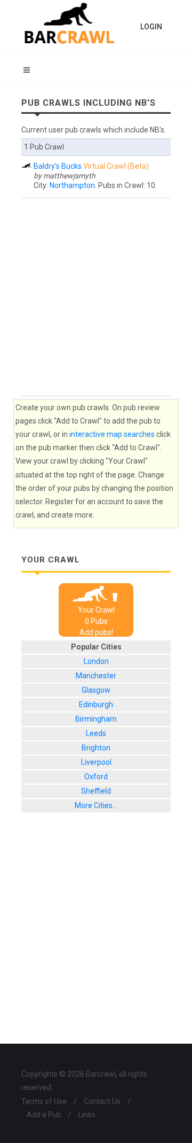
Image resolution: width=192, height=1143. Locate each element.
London (96, 661)
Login (151, 26)
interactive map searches (112, 434)
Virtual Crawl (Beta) (116, 166)
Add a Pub (44, 1114)
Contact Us (102, 1101)
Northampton (72, 185)
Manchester (96, 675)
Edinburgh (96, 704)
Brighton (96, 747)
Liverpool (96, 762)
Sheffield (96, 791)
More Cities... (96, 805)
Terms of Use (44, 1101)
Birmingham (96, 719)
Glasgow (96, 690)
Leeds (96, 733)
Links (86, 1114)
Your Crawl (96, 610)
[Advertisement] (96, 297)
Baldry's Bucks (58, 166)
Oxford (96, 776)
